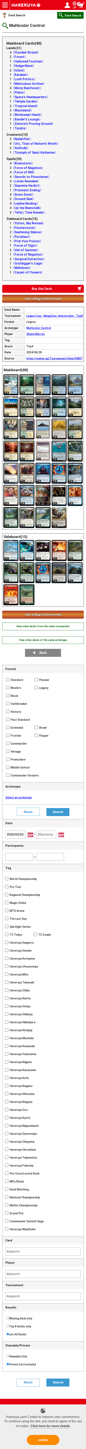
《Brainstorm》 (23, 163)
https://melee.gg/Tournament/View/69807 (54, 358)
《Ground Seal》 (23, 199)
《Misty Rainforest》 (27, 88)
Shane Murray (35, 334)
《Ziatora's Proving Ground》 (33, 124)
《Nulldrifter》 (22, 139)
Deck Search (16, 15)
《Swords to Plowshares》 (31, 177)
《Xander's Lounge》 (26, 119)
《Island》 (19, 70)
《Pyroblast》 (21, 237)
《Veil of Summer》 (25, 250)
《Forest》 (19, 57)
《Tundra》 (19, 128)
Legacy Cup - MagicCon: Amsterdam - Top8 (54, 315)
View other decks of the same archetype (43, 640)
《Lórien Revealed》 (26, 181)
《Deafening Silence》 (27, 232)
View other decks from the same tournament (43, 626)
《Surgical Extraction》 (28, 259)
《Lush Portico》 (24, 79)
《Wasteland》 (22, 110)
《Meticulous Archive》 (28, 84)
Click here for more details (50, 1426)
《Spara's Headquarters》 (30, 97)
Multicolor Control (38, 328)
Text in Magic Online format (43, 298)
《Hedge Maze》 (23, 66)
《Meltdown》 (21, 268)
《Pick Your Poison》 (27, 241)
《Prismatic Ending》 (27, 190)
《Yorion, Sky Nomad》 (28, 223)
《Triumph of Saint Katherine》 (34, 152)
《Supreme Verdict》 (26, 185)
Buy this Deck (42, 289)
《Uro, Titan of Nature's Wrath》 (35, 143)
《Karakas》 (20, 75)
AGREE (43, 1440)
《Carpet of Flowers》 (27, 272)
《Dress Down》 (23, 194)
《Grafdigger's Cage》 (28, 263)
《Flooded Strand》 (25, 52)
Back (43, 653)
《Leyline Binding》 (25, 203)
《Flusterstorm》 (24, 228)
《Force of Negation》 (28, 168)
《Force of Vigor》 (25, 245)
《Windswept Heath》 (27, 115)
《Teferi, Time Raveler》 (29, 212)
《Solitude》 (20, 148)
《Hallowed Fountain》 (28, 61)
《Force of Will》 (23, 172)
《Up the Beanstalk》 (27, 208)
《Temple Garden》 (25, 101)
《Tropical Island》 (25, 106)
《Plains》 (19, 92)
